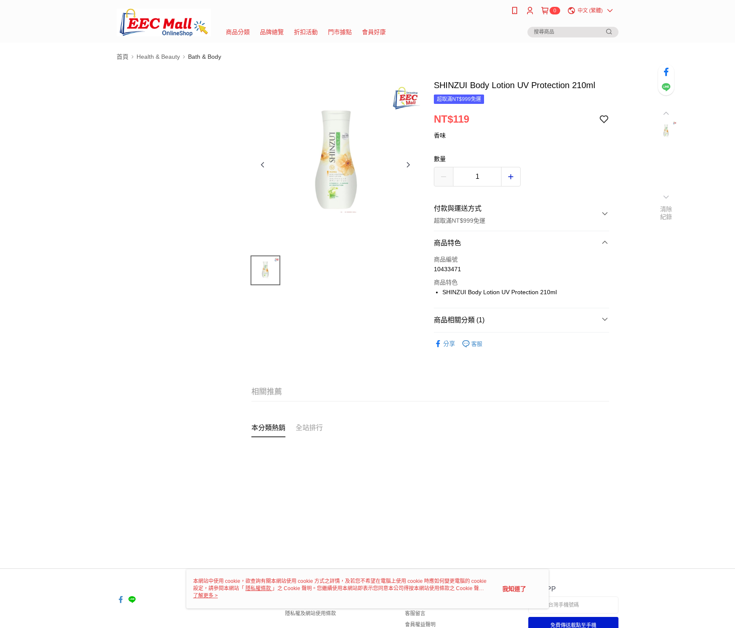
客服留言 (415, 614)
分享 (449, 343)
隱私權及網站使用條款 (310, 614)
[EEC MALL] (164, 22)
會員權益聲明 (420, 625)
